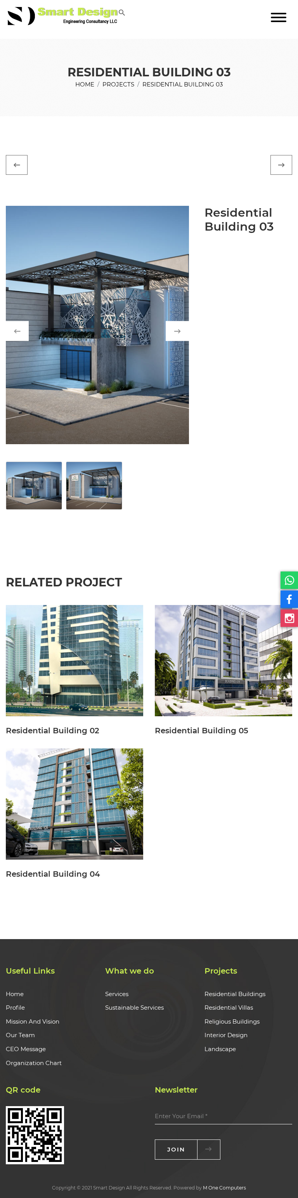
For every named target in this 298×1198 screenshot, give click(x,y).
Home (84, 84)
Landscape (220, 1049)
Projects (118, 84)
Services (116, 994)
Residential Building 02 (52, 730)
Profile (15, 1007)
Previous (25, 331)
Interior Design (226, 1035)
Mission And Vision (32, 1021)
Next (185, 331)
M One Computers (224, 1188)
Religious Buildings (232, 1021)
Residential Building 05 (201, 730)
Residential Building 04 (53, 874)
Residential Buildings (234, 994)
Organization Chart (34, 1063)
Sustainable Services (134, 1007)
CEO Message (26, 1049)
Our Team (20, 1035)
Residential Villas (228, 1007)
